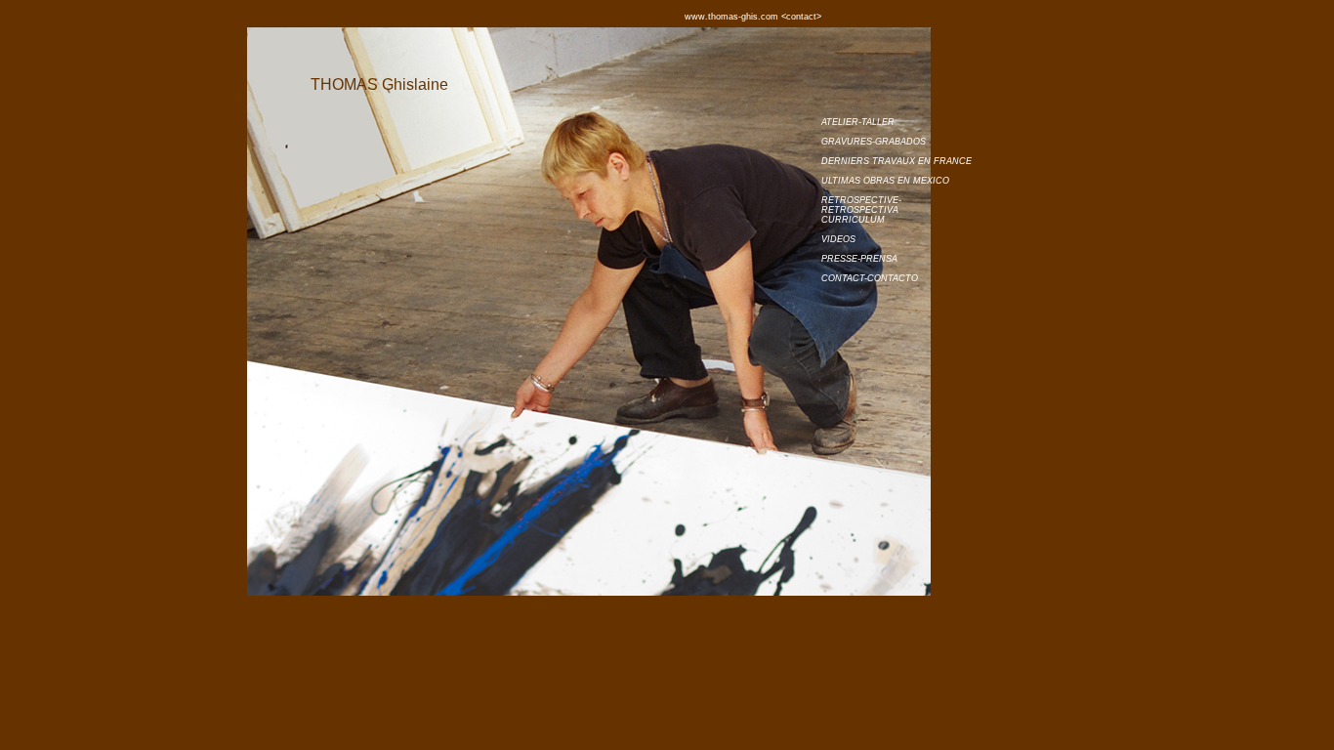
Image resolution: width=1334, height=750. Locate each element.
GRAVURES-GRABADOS (873, 141)
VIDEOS (838, 239)
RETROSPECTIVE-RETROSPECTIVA (861, 205)
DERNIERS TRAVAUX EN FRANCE (896, 161)
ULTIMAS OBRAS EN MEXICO (885, 181)
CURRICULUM (853, 220)
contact (904, 16)
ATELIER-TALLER (858, 122)
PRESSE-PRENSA (859, 259)
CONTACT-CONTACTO (869, 278)
